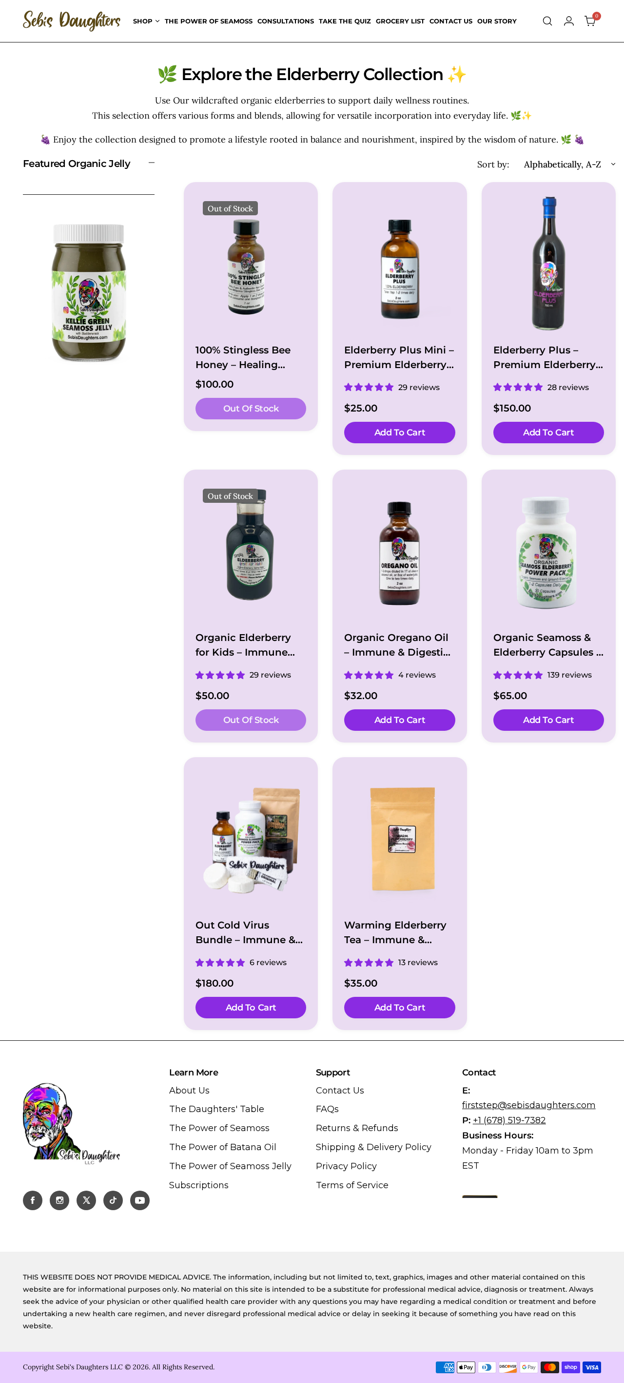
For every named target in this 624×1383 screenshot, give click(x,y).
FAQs (327, 1109)
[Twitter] (86, 1200)
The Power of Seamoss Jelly (230, 1166)
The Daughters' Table (216, 1109)
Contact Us (340, 1090)
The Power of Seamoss (219, 1128)
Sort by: (493, 164)
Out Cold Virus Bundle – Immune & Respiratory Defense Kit (245, 933)
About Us (189, 1090)
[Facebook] (32, 1200)
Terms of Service (352, 1185)
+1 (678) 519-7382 (509, 1120)
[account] (569, 21)
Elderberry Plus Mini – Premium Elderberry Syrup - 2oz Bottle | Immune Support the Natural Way (399, 358)
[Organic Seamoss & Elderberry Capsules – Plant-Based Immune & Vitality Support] (548, 550)
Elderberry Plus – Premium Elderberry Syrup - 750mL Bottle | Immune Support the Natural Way (546, 358)
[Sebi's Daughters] (71, 20)
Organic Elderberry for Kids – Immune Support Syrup (243, 646)
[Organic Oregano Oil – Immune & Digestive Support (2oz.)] (399, 550)
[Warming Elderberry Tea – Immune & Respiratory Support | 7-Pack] (399, 838)
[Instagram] (59, 1200)
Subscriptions (199, 1185)
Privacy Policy (346, 1166)
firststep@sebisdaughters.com (529, 1105)
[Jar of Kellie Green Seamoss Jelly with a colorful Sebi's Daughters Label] (89, 291)
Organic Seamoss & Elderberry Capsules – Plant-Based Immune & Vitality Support (547, 646)
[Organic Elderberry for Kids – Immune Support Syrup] (250, 550)
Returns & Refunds (357, 1128)
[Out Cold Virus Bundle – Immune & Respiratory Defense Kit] (250, 838)
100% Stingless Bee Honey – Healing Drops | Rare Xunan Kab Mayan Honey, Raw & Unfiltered (244, 358)
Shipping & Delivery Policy (373, 1147)
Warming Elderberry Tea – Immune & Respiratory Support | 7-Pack (397, 933)
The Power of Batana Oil (222, 1147)
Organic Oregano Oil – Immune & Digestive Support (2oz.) (399, 646)
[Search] (547, 21)
